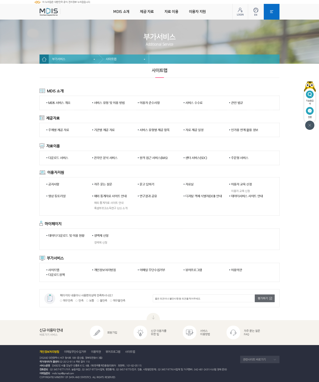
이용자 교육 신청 (241, 184)
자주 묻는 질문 (103, 184)
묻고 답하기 (147, 184)
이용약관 (236, 270)
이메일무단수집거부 (75, 351)
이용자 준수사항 (150, 103)
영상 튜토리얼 (56, 196)
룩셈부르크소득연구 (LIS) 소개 (110, 208)
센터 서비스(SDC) (196, 158)
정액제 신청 (101, 235)
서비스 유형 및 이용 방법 (109, 103)
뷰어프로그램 (193, 270)
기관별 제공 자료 (104, 130)
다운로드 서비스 (58, 158)
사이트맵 (111, 59)
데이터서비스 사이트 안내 (247, 196)
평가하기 (263, 298)
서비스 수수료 (194, 103)
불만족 (103, 300)
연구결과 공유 (148, 196)
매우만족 (68, 300)
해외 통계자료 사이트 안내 (110, 196)
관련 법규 (237, 103)
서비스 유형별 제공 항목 (154, 130)
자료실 (189, 184)
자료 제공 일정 (194, 130)
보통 (91, 300)
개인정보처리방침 (105, 270)
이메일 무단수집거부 (152, 270)
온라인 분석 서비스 (106, 158)
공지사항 (53, 184)
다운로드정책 (56, 275)
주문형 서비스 (239, 158)
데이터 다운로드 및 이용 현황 (66, 235)
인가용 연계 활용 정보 (244, 130)
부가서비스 (58, 59)
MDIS (58, 12)
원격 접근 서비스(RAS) (153, 158)
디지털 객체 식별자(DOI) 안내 (203, 196)
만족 (80, 300)
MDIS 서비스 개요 (59, 103)
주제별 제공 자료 (58, 130)
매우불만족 (119, 300)
